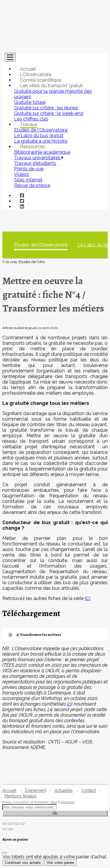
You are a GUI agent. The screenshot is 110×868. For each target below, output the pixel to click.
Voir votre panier (60, 862)
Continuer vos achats (23, 862)
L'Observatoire (35, 74)
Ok (55, 813)
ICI (87, 598)
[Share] (10, 824)
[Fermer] (4, 853)
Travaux (28, 124)
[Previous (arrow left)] (4, 829)
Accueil (28, 69)
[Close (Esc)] (4, 824)
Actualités (64, 790)
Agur (54, 802)
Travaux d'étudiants (35, 163)
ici (69, 704)
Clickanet (68, 802)
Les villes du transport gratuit (51, 85)
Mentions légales (20, 796)
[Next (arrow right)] (10, 829)
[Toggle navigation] (10, 57)
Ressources (32, 146)
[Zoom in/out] (22, 824)
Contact (88, 790)
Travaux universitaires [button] (38, 157)
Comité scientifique (40, 80)
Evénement (35, 790)
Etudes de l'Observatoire (40, 245)
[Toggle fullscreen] (16, 824)
